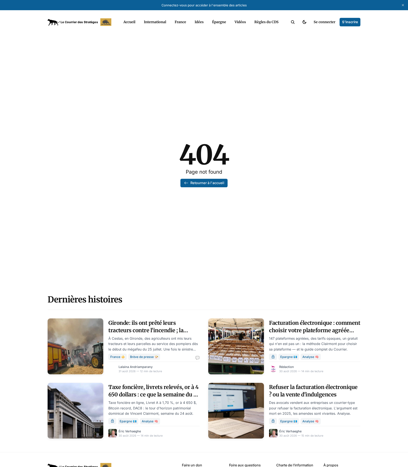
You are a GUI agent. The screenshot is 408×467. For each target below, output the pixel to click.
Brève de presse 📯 (144, 357)
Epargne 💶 (288, 357)
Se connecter (324, 22)
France (180, 22)
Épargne (219, 22)
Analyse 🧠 (310, 357)
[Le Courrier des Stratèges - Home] (81, 22)
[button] (293, 22)
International (155, 22)
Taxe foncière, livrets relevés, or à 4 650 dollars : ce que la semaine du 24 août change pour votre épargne (154, 394)
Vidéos (240, 22)
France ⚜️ (117, 357)
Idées (199, 22)
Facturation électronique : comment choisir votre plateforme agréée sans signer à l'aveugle (314, 330)
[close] (403, 5)
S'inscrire (350, 22)
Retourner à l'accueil (207, 183)
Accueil (129, 22)
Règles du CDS (266, 22)
